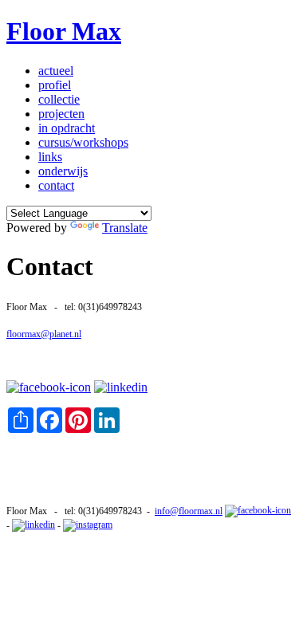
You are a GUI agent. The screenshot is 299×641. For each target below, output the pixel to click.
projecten (61, 113)
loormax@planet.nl (45, 334)
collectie (59, 99)
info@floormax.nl (188, 511)
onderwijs (63, 171)
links (50, 156)
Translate (125, 227)
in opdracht (66, 128)
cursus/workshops (83, 142)
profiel (54, 85)
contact (56, 185)
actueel (55, 70)
